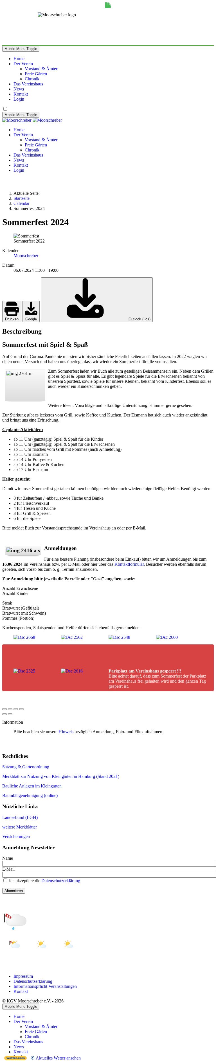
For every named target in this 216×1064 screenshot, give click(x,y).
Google (31, 319)
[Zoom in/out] (21, 709)
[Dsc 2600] (167, 637)
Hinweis (65, 731)
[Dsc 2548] (119, 637)
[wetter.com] (15, 1058)
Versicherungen (16, 836)
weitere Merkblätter (19, 827)
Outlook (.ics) (138, 319)
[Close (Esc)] (4, 709)
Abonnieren (13, 891)
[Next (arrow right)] (10, 714)
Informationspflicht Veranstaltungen (45, 986)
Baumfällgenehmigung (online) (30, 795)
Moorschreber (26, 255)
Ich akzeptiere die (44, 880)
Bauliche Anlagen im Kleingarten (32, 786)
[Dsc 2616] (72, 671)
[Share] (10, 709)
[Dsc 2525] (24, 671)
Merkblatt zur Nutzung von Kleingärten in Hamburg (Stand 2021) (60, 776)
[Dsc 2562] (72, 637)
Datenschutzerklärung (60, 880)
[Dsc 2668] (24, 637)
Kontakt (21, 991)
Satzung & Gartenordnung (25, 766)
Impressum (23, 976)
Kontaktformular (129, 564)
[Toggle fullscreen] (16, 709)
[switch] (5, 109)
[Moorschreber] (32, 120)
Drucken (12, 319)
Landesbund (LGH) (20, 817)
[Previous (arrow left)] (4, 714)
